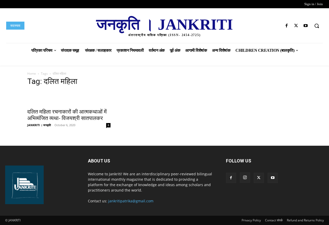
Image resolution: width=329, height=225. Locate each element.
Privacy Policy (251, 220)
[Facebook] (286, 25)
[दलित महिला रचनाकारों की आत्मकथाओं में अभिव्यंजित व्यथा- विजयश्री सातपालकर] (69, 98)
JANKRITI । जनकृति (39, 125)
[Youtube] (305, 25)
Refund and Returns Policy (305, 220)
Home (31, 73)
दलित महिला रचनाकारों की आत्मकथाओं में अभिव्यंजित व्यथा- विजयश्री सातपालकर (67, 115)
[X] (296, 25)
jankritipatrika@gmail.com (130, 200)
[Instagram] (245, 177)
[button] (316, 26)
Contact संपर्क (274, 220)
